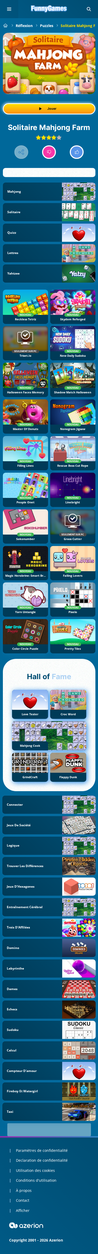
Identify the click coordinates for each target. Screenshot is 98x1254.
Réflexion (24, 25)
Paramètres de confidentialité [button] (42, 1150)
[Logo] (49, 9)
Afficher (23, 1210)
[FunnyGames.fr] (5, 25)
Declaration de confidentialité (42, 1160)
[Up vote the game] (77, 152)
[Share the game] (21, 152)
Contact (22, 1200)
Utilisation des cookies (35, 1170)
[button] (89, 9)
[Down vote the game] (49, 152)
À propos (24, 1190)
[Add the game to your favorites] (86, 42)
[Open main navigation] (9, 9)
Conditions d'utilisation (36, 1180)
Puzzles (46, 25)
